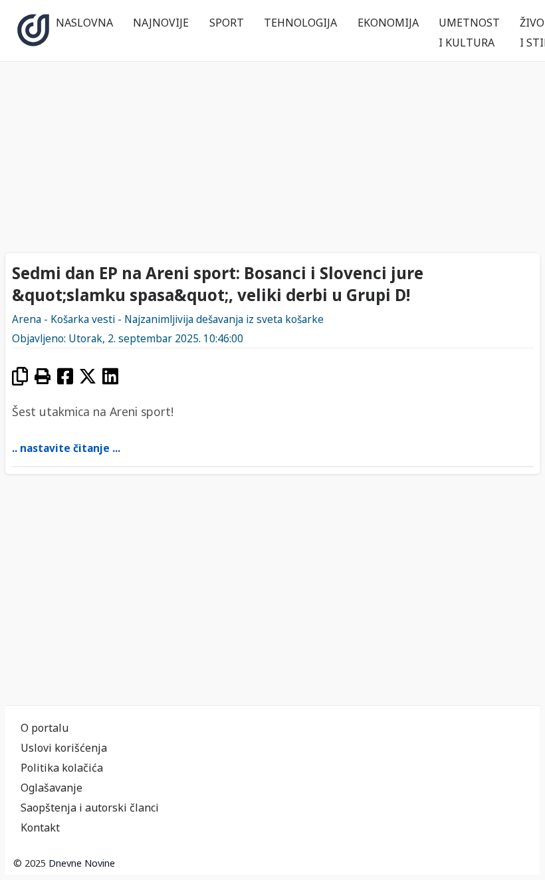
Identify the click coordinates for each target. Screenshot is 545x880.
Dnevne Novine (82, 863)
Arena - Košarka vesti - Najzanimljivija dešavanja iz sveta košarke (168, 319)
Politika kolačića (62, 767)
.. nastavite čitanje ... (66, 448)
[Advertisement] (272, 151)
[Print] (43, 375)
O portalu (44, 727)
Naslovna (84, 22)
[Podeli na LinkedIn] (110, 375)
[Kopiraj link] (20, 375)
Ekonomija (388, 22)
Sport (226, 22)
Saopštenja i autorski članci (90, 807)
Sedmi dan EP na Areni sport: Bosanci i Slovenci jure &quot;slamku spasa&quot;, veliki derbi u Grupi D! (217, 284)
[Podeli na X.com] (88, 375)
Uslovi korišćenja (64, 747)
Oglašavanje (51, 787)
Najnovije (161, 22)
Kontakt (40, 827)
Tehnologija (300, 22)
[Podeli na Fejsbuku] (65, 375)
